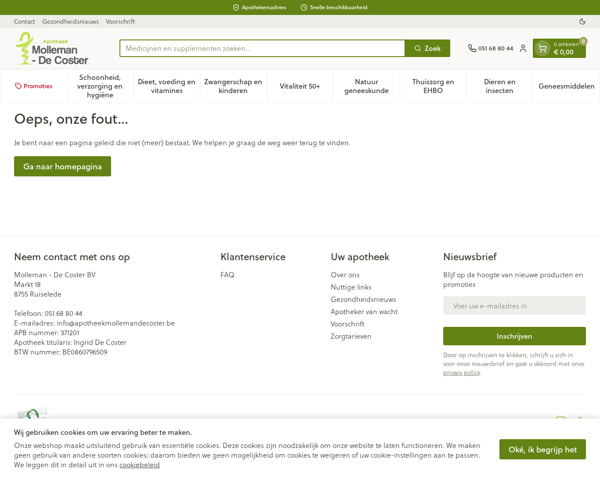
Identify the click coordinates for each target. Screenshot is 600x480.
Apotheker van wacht (364, 311)
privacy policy (461, 372)
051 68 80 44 (63, 313)
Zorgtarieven (351, 336)
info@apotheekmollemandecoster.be (116, 323)
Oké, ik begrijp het (543, 449)
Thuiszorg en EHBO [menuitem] (439, 85)
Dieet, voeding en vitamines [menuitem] (169, 85)
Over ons (345, 274)
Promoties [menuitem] (38, 86)
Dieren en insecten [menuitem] (508, 85)
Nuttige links (351, 287)
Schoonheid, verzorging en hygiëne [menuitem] (105, 86)
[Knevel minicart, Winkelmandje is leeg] (542, 48)
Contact (24, 21)
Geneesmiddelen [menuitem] (569, 88)
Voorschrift (120, 21)
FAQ (227, 274)
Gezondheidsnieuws (70, 21)
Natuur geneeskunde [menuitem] (372, 85)
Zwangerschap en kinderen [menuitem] (235, 85)
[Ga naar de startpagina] (58, 48)
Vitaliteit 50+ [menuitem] (306, 88)
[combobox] (262, 48)
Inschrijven (514, 336)
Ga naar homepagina (62, 166)
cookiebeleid (139, 464)
